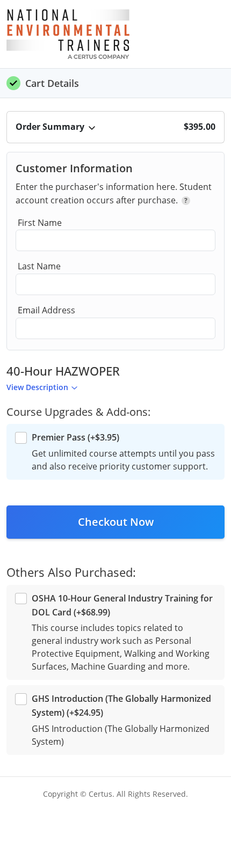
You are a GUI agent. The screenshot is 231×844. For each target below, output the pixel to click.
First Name (40, 223)
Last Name (39, 266)
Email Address (46, 310)
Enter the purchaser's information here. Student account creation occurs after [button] (114, 194)
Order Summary (50, 127)
